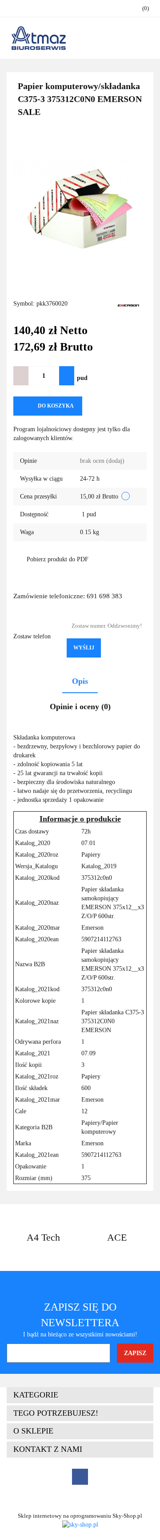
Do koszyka (56, 406)
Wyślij (83, 648)
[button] (80, 1395)
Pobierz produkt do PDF (57, 559)
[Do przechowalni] (96, 406)
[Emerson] (129, 304)
